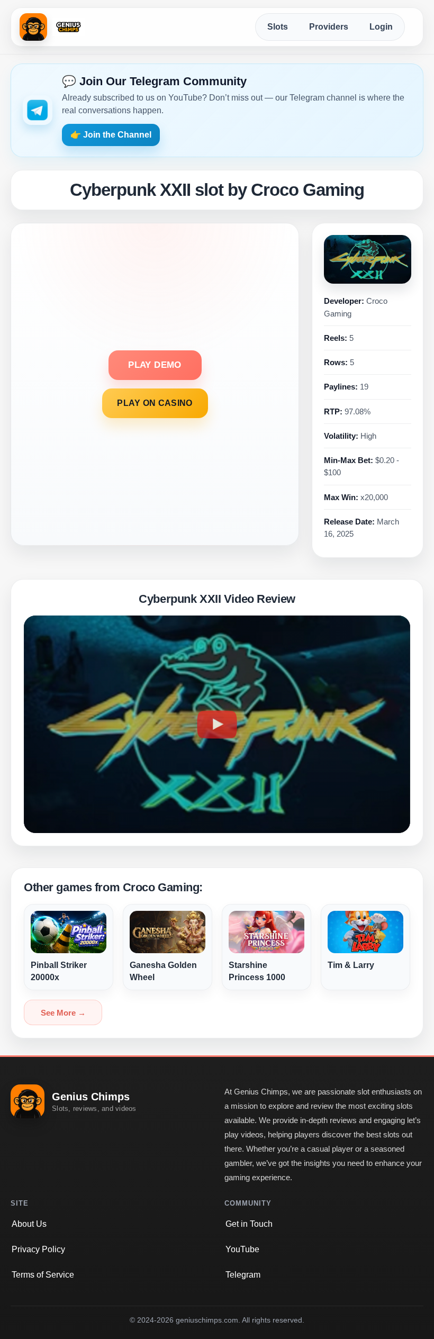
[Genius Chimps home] (52, 27)
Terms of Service (43, 1274)
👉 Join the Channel (110, 134)
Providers (328, 26)
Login (381, 26)
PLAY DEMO (154, 365)
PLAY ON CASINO (154, 403)
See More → (63, 1012)
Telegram (242, 1274)
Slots (277, 26)
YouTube (242, 1249)
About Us (29, 1223)
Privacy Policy (38, 1249)
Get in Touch (249, 1223)
